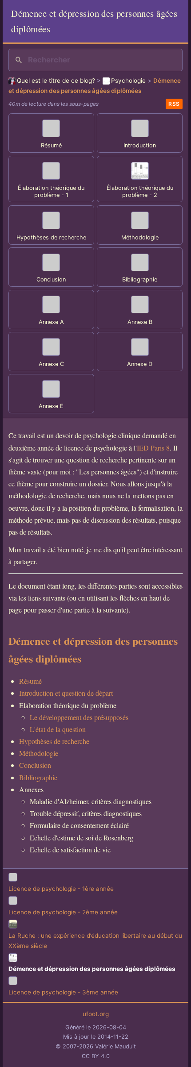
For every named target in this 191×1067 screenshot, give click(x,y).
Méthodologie (140, 237)
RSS (174, 103)
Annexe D (139, 364)
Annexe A (51, 322)
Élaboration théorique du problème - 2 (140, 192)
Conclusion (51, 279)
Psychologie (128, 80)
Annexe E (51, 406)
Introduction (139, 145)
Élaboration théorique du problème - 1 (51, 192)
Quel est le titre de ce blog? (56, 80)
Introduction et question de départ (66, 692)
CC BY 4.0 (96, 1056)
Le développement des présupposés (79, 717)
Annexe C (51, 364)
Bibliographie (139, 279)
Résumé (51, 145)
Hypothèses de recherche (51, 237)
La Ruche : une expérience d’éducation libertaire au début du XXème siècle (95, 940)
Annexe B (139, 322)
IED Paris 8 (153, 447)
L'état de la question (58, 729)
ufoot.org (96, 1013)
